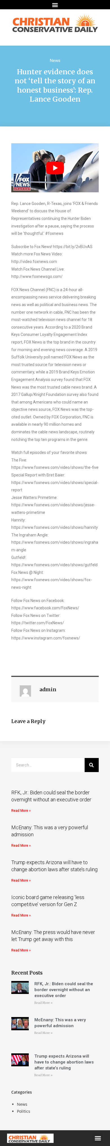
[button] (55, 4)
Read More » (21, 811)
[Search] (92, 765)
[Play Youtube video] (55, 167)
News (55, 60)
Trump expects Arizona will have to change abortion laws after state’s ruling (64, 1062)
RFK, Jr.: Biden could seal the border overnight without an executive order (63, 989)
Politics (23, 1111)
